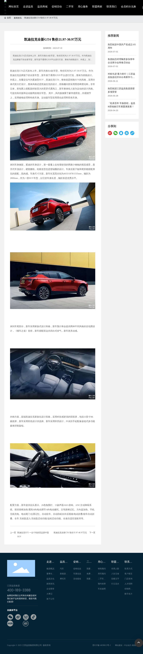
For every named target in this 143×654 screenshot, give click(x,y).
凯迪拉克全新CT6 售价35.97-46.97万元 (70, 533)
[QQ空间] (127, 133)
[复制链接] (132, 133)
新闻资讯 (18, 18)
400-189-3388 (19, 590)
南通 (134, 645)
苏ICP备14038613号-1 (101, 645)
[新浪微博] (110, 133)
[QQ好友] (121, 133)
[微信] (115, 133)
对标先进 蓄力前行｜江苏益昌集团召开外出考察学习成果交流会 (121, 77)
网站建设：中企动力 (123, 645)
